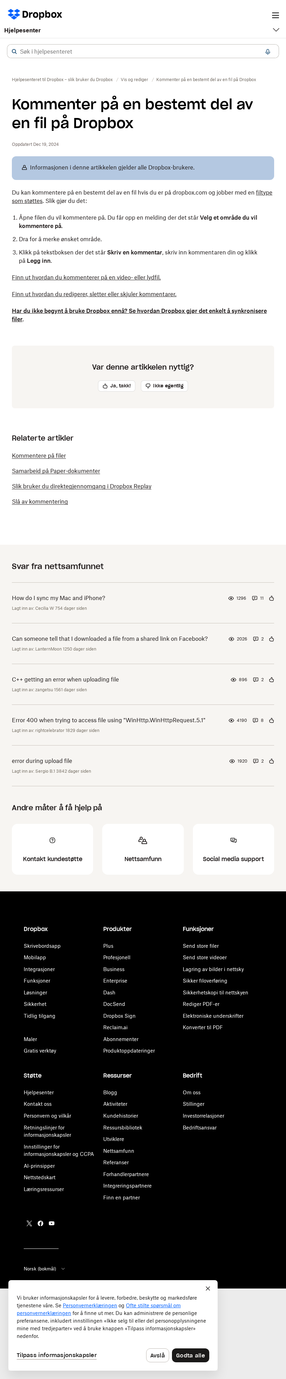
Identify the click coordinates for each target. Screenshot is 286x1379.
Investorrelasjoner (203, 1116)
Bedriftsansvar (200, 1127)
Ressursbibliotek (122, 1127)
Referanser (116, 1162)
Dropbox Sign (119, 1016)
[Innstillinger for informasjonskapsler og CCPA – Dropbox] (113, 1325)
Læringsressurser (44, 1189)
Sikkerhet (35, 1004)
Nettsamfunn (118, 1151)
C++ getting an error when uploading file (65, 679)
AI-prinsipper (39, 1166)
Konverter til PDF (203, 1027)
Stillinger (193, 1104)
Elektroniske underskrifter (213, 1016)
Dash (109, 992)
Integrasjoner (39, 969)
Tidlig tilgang (39, 1016)
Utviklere (113, 1139)
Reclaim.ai (115, 1027)
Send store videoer (205, 957)
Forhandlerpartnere (126, 1174)
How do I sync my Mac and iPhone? (58, 597)
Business (114, 969)
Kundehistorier (120, 1116)
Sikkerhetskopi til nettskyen (215, 992)
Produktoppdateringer (129, 1051)
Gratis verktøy (40, 1051)
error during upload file (42, 760)
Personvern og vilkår (47, 1116)
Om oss (192, 1092)
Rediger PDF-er (201, 1004)
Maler (30, 1039)
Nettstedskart (39, 1177)
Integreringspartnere (127, 1186)
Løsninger (35, 992)
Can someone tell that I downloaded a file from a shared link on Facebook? (110, 638)
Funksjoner (37, 981)
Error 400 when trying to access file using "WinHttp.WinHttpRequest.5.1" (108, 720)
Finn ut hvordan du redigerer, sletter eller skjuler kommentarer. (94, 294)
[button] (14, 51)
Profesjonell (116, 957)
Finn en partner (121, 1197)
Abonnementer (120, 1039)
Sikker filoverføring (205, 981)
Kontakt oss (38, 1104)
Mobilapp (35, 957)
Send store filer (201, 946)
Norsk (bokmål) (40, 1268)
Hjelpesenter (22, 30)
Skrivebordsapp (42, 946)
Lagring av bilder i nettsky (213, 969)
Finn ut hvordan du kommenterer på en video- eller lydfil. (86, 277)
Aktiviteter (115, 1104)
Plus (108, 946)
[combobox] (143, 51)
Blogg (110, 1092)
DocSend (114, 1004)
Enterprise (115, 981)
